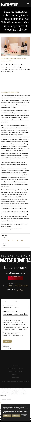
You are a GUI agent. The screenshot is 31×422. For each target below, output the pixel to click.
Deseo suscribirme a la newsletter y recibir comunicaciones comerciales (13, 333)
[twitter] (13, 240)
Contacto (15, 377)
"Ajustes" (5, 413)
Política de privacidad (15, 368)
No (1, 404)
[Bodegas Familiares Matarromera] (10, 3)
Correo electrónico (10, 311)
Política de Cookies (15, 371)
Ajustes (24, 415)
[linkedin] (17, 240)
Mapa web (15, 374)
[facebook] (8, 240)
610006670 (18, 284)
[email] (22, 240)
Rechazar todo (16, 415)
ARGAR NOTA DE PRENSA (11, 92)
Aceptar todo (6, 415)
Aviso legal (15, 365)
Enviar (7, 341)
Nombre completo (9, 305)
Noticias (11, 61)
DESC (2, 92)
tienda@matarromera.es (18, 286)
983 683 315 (20, 290)
